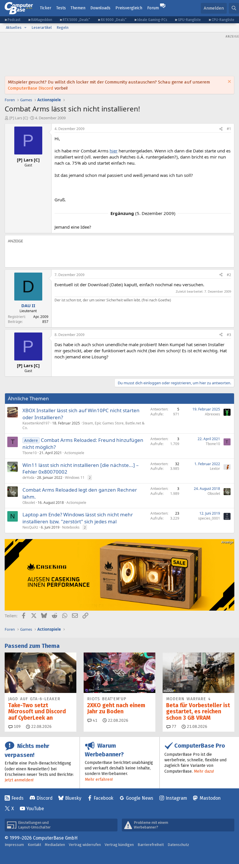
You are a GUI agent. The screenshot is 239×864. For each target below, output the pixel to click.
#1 (229, 128)
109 (17, 726)
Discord (44, 798)
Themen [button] (78, 8)
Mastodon (210, 798)
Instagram (176, 798)
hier (113, 151)
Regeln (62, 27)
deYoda (28, 477)
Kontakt (34, 844)
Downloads (100, 8)
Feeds (17, 798)
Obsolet (28, 502)
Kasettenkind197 (36, 423)
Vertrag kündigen (119, 844)
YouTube (35, 808)
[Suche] (234, 8)
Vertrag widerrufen (85, 844)
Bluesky (73, 798)
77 (173, 726)
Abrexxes (212, 414)
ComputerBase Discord (30, 88)
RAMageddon (41, 20)
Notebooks (71, 527)
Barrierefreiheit (151, 844)
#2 (229, 274)
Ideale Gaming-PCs (152, 20)
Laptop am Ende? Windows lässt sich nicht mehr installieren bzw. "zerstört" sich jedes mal (77, 518)
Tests (61, 8)
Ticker (45, 8)
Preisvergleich (128, 8)
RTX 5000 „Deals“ (76, 20)
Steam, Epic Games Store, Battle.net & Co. (83, 426)
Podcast (14, 20)
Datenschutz (178, 844)
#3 (229, 334)
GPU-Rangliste (189, 20)
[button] (25, 27)
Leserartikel (41, 27)
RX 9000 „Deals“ (113, 20)
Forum (153, 8)
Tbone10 (29, 452)
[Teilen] (221, 129)
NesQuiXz (30, 527)
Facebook (103, 798)
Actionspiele (74, 452)
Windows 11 (75, 477)
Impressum (14, 844)
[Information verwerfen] (228, 82)
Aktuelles (14, 27)
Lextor (215, 468)
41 (94, 720)
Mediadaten (55, 844)
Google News (139, 798)
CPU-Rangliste (223, 20)
